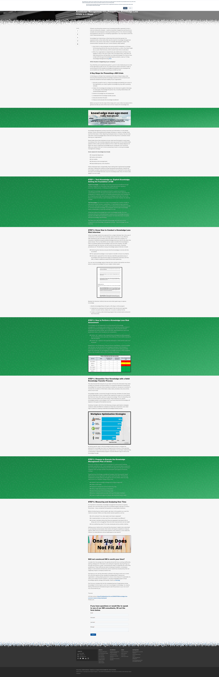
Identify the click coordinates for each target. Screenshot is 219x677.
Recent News (101, 661)
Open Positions (124, 653)
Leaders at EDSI (102, 659)
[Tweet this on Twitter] (77, 34)
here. (110, 58)
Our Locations (101, 654)
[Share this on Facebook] (77, 31)
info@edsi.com (82, 654)
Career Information (124, 651)
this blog (104, 217)
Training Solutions (113, 654)
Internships (123, 654)
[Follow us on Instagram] (77, 40)
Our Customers (101, 656)
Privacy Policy (78, 669)
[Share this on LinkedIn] (77, 37)
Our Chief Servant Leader (103, 653)
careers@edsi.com (82, 656)
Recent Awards (101, 662)
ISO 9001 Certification (85, 669)
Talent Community (124, 656)
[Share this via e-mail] (77, 44)
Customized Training (136, 654)
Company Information (103, 651)
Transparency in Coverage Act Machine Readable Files (99, 669)
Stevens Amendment (112, 669)
